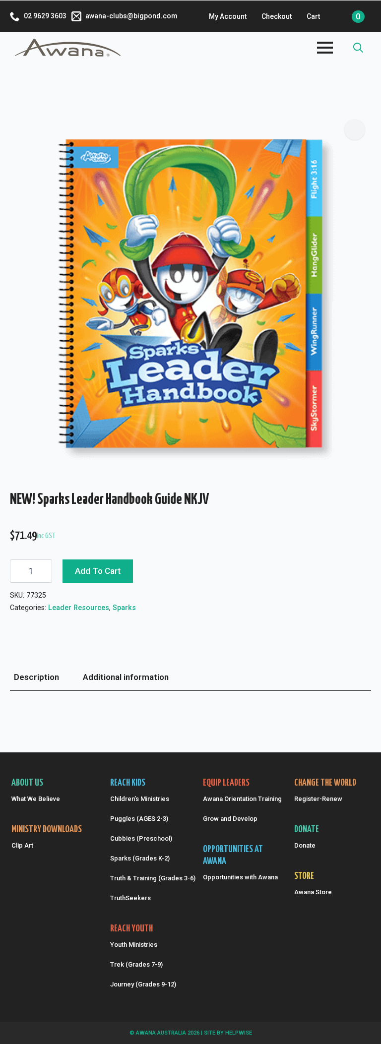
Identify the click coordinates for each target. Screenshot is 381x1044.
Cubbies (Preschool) (141, 838)
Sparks (124, 608)
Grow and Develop (230, 818)
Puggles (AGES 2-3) (139, 818)
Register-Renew (318, 798)
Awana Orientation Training (240, 798)
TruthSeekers (130, 898)
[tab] (36, 677)
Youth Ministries (133, 944)
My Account (228, 16)
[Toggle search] (358, 48)
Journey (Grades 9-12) (143, 984)
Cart (313, 16)
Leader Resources (78, 608)
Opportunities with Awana (240, 877)
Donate (305, 845)
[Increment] (44, 571)
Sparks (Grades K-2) (140, 858)
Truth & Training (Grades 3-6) (151, 878)
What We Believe (35, 798)
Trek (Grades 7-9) (136, 964)
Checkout (276, 16)
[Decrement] (17, 571)
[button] (354, 129)
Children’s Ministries (139, 798)
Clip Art (22, 845)
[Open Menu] (325, 48)
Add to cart (98, 571)
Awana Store (313, 892)
